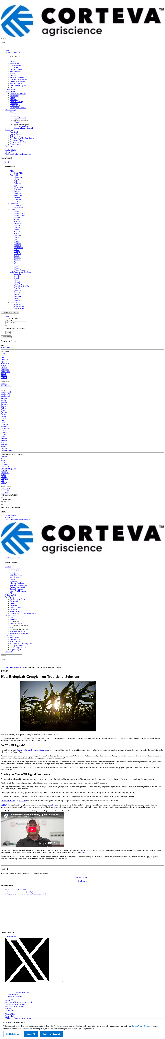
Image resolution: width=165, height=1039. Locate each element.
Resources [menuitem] (9, 130)
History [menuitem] (12, 98)
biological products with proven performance (31, 750)
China (16, 179)
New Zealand (19, 207)
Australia (17, 205)
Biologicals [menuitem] (14, 67)
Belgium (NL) (19, 213)
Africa (12, 171)
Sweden (17, 264)
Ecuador (17, 288)
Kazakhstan (18, 187)
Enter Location (6, 499)
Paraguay (17, 296)
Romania (17, 254)
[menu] (2, 2)
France (16, 229)
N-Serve (22, 801)
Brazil (16, 278)
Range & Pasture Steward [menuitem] (23, 128)
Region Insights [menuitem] (15, 144)
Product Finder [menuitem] (10, 150)
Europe (12, 209)
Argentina (17, 274)
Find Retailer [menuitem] (14, 132)
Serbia (16, 256)
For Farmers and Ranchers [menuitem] (19, 124)
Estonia (17, 225)
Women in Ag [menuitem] (15, 106)
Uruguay (17, 300)
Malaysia (17, 189)
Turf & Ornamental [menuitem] (16, 83)
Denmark (17, 223)
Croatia (17, 219)
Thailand (17, 199)
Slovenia (17, 260)
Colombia (17, 282)
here (83, 852)
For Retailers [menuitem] (14, 116)
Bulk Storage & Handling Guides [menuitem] (22, 138)
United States (6, 158)
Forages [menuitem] (12, 73)
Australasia (14, 203)
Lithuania (17, 244)
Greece (16, 234)
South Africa (18, 173)
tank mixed (54, 805)
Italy (16, 240)
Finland (17, 227)
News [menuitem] (12, 112)
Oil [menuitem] (11, 88)
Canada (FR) (19, 306)
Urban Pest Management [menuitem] (18, 86)
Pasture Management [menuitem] (17, 81)
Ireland (16, 238)
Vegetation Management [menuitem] (18, 79)
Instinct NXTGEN (8, 801)
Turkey (16, 266)
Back (7, 50)
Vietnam (17, 201)
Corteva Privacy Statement (141, 1026)
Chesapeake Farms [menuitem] (16, 140)
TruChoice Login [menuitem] (18, 154)
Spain (16, 262)
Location (8, 320)
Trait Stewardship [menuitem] (16, 136)
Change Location (14, 318)
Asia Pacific (14, 175)
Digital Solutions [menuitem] (16, 69)
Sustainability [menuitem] (14, 96)
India (16, 181)
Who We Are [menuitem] (10, 92)
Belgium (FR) (19, 211)
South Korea (18, 195)
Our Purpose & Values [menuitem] (18, 94)
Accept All (31, 1034)
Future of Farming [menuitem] (16, 102)
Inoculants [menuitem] (13, 75)
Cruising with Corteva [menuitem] (18, 108)
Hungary (17, 236)
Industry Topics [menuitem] (15, 134)
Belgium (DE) (19, 215)
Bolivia (17, 276)
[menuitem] (12, 61)
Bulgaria (17, 217)
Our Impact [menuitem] (14, 104)
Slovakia (17, 258)
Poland (16, 250)
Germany (17, 231)
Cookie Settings (12, 1034)
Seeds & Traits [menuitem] (15, 63)
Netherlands (18, 248)
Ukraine (17, 268)
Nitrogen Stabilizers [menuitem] (17, 77)
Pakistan (17, 191)
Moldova (17, 246)
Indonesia (17, 183)
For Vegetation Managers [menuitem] (19, 120)
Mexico (17, 292)
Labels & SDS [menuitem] (10, 90)
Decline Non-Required (51, 1034)
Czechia (17, 221)
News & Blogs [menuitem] (10, 110)
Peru (16, 298)
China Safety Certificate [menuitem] (18, 142)
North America (15, 302)
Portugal (17, 252)
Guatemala (18, 290)
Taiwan (17, 197)
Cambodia (18, 177)
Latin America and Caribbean (20, 272)
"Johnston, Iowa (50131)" (10, 312)
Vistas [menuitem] (16, 122)
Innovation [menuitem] (14, 100)
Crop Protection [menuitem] (15, 65)
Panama (17, 294)
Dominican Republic (21, 286)
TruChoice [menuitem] (9, 146)
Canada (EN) (19, 304)
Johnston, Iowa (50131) (9, 495)
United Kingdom (20, 270)
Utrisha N (5, 805)
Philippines (18, 193)
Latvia (16, 242)
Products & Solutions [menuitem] (12, 52)
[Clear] (6, 325)
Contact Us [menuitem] (9, 152)
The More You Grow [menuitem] (21, 126)
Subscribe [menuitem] (13, 114)
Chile (16, 280)
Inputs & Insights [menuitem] (20, 118)
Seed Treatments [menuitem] (16, 71)
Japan (16, 185)
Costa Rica (18, 284)
